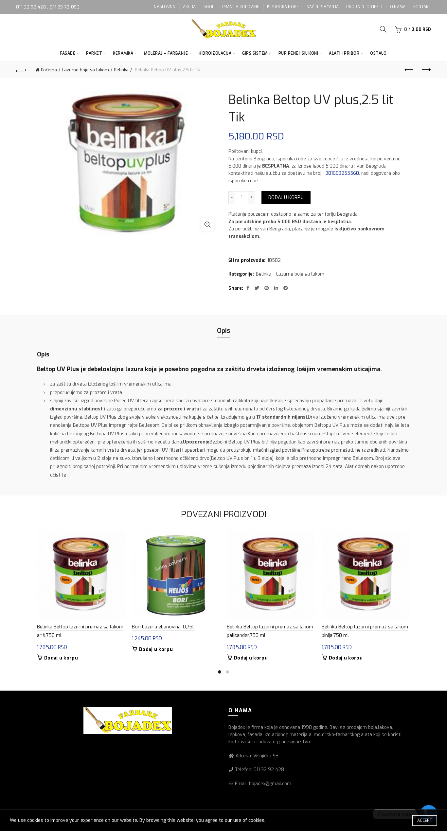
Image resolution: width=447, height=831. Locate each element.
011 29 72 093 (65, 7)
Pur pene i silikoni (298, 53)
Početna (49, 70)
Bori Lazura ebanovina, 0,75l (163, 626)
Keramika (123, 53)
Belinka (121, 70)
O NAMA (398, 6)
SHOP (209, 6)
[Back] (21, 70)
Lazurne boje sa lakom (85, 70)
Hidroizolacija (215, 53)
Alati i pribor (344, 53)
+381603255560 (341, 173)
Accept (424, 820)
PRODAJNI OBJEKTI (364, 6)
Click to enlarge (207, 224)
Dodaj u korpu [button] (61, 658)
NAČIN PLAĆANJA (323, 6)
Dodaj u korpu (286, 197)
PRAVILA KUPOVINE (240, 6)
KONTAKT (422, 6)
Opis (223, 330)
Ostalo (378, 53)
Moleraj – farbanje (166, 53)
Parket (94, 53)
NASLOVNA (164, 6)
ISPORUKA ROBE (283, 6)
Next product (426, 70)
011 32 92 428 (31, 7)
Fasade (67, 53)
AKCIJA (189, 6)
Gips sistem (255, 53)
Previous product (410, 70)
